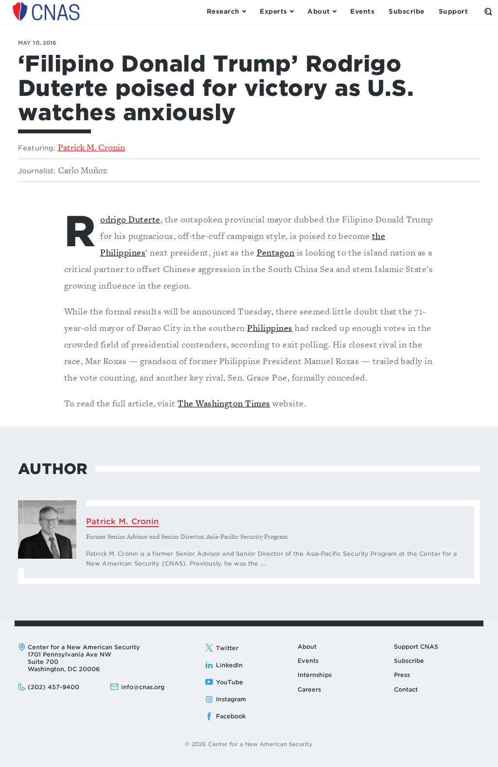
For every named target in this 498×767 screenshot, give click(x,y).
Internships (315, 674)
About (307, 646)
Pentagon (276, 252)
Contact (406, 689)
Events (308, 660)
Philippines (269, 328)
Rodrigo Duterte (130, 219)
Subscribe (409, 660)
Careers (309, 689)
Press (402, 674)
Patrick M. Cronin (91, 147)
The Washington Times (224, 403)
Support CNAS (416, 646)
